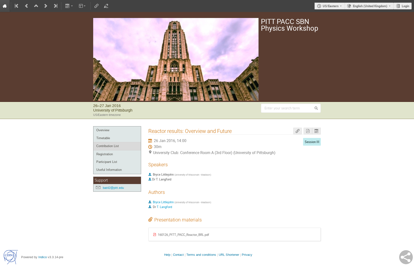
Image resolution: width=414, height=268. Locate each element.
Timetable (103, 138)
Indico (42, 257)
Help (167, 255)
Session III (312, 142)
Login (405, 6)
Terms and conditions (201, 255)
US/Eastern (331, 6)
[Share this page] (406, 257)
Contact (178, 255)
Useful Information (109, 170)
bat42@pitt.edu (113, 188)
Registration (104, 154)
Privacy (247, 255)
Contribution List (107, 146)
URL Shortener (229, 255)
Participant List (106, 162)
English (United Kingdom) (370, 6)
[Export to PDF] (308, 131)
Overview (102, 130)
